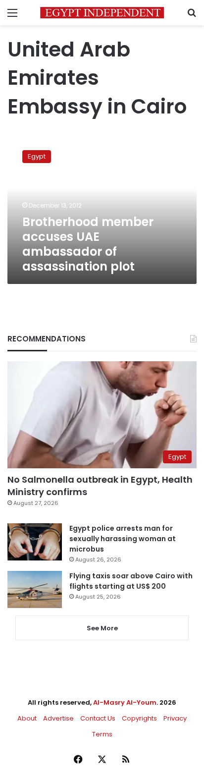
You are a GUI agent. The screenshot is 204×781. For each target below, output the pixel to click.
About (27, 718)
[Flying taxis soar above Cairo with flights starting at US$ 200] (34, 589)
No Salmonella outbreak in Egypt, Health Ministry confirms (100, 485)
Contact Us (97, 718)
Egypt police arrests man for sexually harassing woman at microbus (122, 538)
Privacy (175, 718)
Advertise (58, 718)
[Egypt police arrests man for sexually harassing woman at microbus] (34, 541)
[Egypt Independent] (102, 12)
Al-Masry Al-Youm (124, 702)
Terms (102, 734)
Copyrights (139, 718)
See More (102, 628)
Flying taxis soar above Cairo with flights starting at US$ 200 (131, 581)
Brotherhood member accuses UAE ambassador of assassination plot (87, 244)
